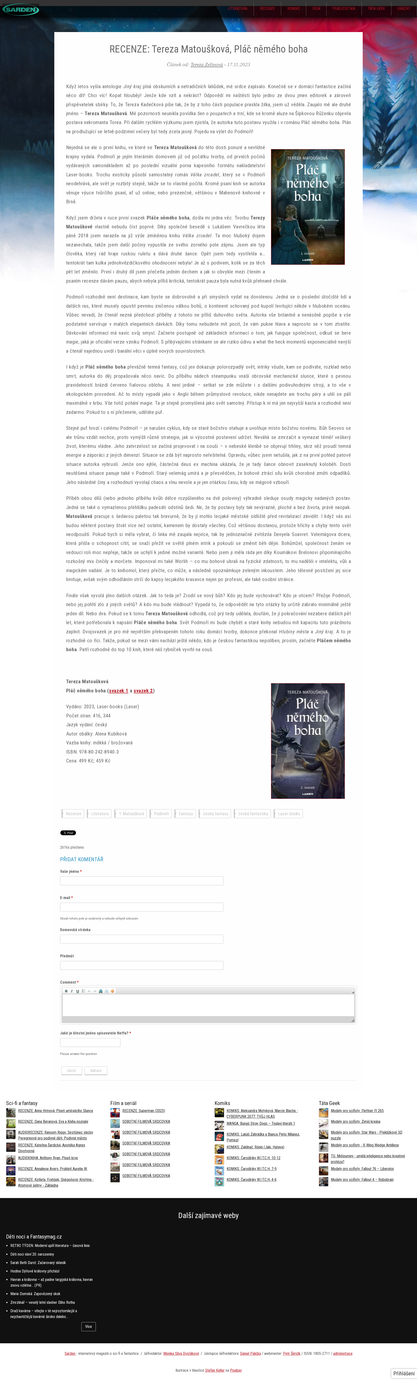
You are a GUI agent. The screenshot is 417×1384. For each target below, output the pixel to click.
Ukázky (403, 8)
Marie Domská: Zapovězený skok (35, 1293)
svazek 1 (118, 691)
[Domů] (20, 14)
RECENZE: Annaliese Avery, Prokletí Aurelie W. (52, 1168)
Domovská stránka (75, 929)
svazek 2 (143, 691)
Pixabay (236, 1370)
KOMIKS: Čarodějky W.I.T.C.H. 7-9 (252, 1168)
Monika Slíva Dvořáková (181, 1353)
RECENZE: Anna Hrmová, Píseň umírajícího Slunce (55, 1110)
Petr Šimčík (291, 1353)
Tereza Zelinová (207, 64)
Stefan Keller (215, 1370)
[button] (66, 990)
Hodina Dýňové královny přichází (34, 1271)
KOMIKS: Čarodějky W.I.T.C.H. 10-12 (253, 1158)
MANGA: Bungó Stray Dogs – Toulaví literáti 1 (261, 1123)
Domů (23, 27)
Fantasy (186, 813)
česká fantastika (253, 813)
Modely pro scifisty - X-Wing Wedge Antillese (365, 1145)
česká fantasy (215, 813)
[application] (208, 1005)
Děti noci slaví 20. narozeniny (32, 1254)
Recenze (267, 8)
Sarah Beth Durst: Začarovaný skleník (38, 1262)
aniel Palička (252, 1353)
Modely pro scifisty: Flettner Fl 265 (357, 1110)
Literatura (237, 8)
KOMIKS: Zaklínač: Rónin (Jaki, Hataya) (255, 1147)
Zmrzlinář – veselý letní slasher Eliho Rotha (42, 1302)
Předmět (67, 956)
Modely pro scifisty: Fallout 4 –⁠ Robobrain (362, 1179)
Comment (69, 982)
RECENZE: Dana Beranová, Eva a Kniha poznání (53, 1121)
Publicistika (344, 8)
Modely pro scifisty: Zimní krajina (355, 1121)
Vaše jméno (71, 871)
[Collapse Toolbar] (353, 992)
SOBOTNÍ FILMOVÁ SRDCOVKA (146, 1121)
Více (88, 1326)
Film (316, 8)
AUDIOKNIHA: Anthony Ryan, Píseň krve (48, 1158)
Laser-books (289, 813)
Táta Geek (376, 8)
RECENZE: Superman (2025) (143, 1110)
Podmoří (161, 813)
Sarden (70, 1353)
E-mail (66, 897)
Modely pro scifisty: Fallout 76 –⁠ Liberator (362, 1168)
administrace (343, 1353)
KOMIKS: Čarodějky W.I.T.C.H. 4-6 (252, 1179)
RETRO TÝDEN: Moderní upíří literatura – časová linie (50, 1245)
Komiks (293, 8)
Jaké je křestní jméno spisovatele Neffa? (95, 1033)
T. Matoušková (131, 813)
